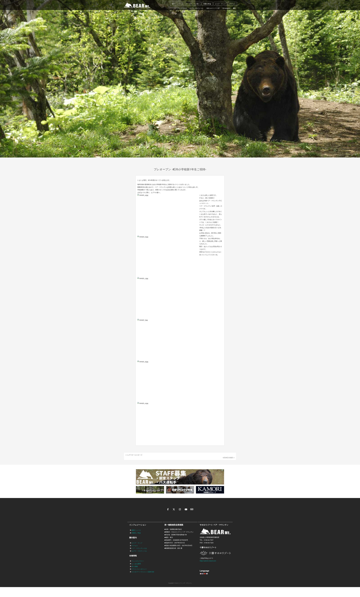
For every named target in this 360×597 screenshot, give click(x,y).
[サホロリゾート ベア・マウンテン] (135, 5)
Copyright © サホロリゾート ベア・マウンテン (180, 583)
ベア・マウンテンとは (180, 8)
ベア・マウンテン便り (192, 4)
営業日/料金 (207, 4)
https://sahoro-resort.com (208, 561)
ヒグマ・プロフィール (196, 8)
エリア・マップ (220, 4)
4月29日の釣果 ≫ (229, 457)
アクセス (232, 4)
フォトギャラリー (138, 561)
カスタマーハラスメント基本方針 (143, 572)
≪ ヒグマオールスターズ (133, 455)
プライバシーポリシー (139, 569)
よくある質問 (136, 564)
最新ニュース (176, 4)
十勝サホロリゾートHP (213, 8)
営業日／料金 (136, 533)
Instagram (227, 8)
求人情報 (135, 566)
